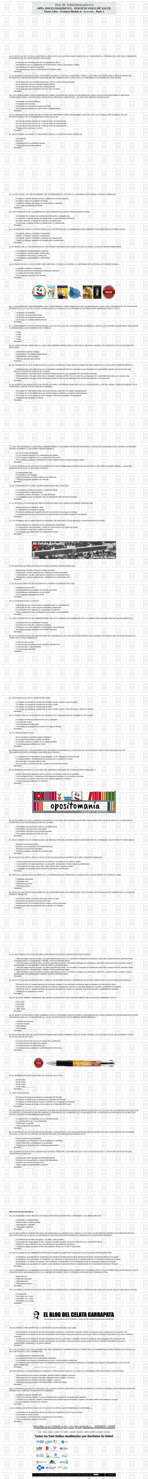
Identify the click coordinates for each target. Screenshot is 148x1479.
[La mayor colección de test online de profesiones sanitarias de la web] (87, 298)
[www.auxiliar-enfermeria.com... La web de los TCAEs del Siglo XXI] (62, 298)
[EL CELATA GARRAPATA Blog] (97, 298)
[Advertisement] (74, 32)
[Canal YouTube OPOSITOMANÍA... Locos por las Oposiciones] (74, 813)
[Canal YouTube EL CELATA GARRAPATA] (109, 298)
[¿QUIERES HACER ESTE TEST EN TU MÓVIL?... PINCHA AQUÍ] (74, 1429)
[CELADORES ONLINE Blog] (75, 298)
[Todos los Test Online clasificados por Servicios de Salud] (74, 1438)
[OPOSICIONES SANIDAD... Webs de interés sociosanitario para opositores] (51, 298)
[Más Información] (96, 1475)
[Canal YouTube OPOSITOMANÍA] (39, 298)
